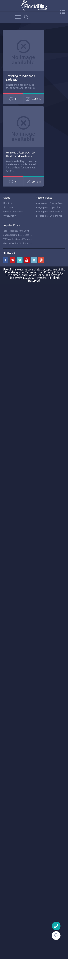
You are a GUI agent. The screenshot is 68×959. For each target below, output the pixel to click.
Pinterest (12, 260)
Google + (41, 260)
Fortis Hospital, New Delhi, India (19, 230)
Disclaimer (8, 207)
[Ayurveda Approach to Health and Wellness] (23, 108)
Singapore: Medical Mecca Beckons (20, 235)
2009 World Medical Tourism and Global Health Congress (31, 239)
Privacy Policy (9, 216)
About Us (7, 203)
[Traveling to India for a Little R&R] (23, 31)
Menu (62, 12)
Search (26, 17)
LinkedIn (34, 260)
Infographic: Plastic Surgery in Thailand (22, 243)
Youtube (27, 260)
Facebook (5, 260)
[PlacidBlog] (34, 5)
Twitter (19, 260)
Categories (18, 17)
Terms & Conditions (13, 211)
